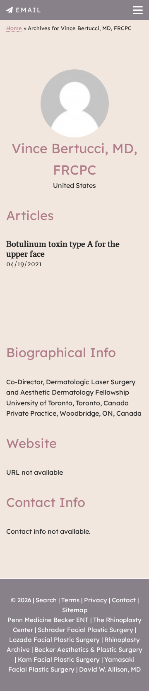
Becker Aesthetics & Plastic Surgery (88, 649)
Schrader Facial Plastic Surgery (85, 630)
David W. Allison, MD (110, 669)
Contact (124, 600)
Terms (70, 600)
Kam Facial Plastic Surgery (59, 659)
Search (46, 600)
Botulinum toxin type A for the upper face (63, 249)
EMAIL (29, 10)
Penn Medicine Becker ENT (48, 620)
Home (14, 28)
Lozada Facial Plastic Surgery (54, 640)
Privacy (95, 600)
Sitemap (74, 610)
